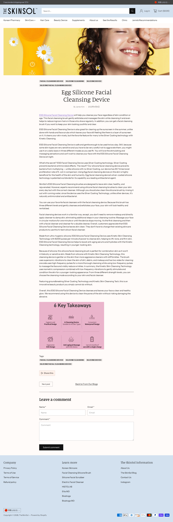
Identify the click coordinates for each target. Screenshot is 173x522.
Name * (42, 407)
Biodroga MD (68, 500)
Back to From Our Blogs (86, 384)
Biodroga (66, 496)
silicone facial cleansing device (55, 85)
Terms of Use (10, 472)
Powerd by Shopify (39, 515)
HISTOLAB (67, 486)
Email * (91, 407)
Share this (48, 373)
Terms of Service (11, 477)
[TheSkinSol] (20, 11)
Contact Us (126, 477)
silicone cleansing (75, 81)
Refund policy (10, 482)
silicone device (94, 81)
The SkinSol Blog (129, 472)
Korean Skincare (69, 468)
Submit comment (51, 447)
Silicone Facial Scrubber (73, 477)
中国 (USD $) (163, 2)
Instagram (125, 482)
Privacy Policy (10, 468)
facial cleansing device (51, 81)
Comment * (44, 419)
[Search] (132, 11)
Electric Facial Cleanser (73, 482)
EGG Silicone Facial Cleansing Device (56, 115)
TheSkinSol (24, 515)
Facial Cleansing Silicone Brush (76, 472)
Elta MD (66, 491)
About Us (125, 468)
